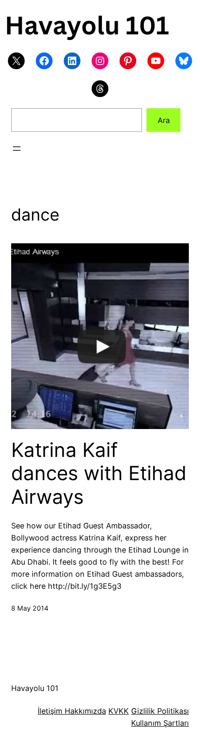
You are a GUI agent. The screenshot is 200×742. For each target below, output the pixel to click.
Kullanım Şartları (160, 723)
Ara (164, 120)
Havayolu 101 (35, 688)
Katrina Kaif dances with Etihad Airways (99, 473)
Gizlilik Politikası (160, 711)
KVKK (118, 711)
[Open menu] (16, 148)
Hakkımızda (84, 711)
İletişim (50, 711)
